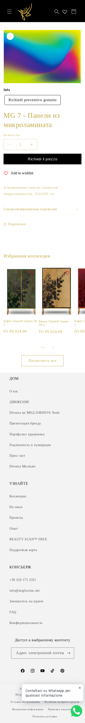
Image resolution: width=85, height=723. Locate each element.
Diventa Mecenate (22, 466)
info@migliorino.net (24, 590)
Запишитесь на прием (26, 601)
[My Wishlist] (65, 11)
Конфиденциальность (25, 623)
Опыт (13, 528)
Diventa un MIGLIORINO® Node (34, 412)
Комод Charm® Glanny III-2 (54, 323)
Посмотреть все (43, 360)
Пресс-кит (17, 455)
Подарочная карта (23, 550)
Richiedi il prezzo (42, 159)
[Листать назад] (32, 347)
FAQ (12, 612)
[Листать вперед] (53, 347)
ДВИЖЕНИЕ (19, 402)
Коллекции (17, 496)
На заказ (16, 507)
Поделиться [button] (17, 224)
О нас (13, 391)
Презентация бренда (25, 423)
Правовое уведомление (62, 709)
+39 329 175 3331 (22, 580)
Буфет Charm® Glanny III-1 (21, 323)
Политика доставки (45, 716)
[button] (9, 11)
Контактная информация (27, 709)
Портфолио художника (26, 434)
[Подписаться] (69, 653)
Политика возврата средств (61, 701)
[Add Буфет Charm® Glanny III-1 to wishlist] (32, 272)
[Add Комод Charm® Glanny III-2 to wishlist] (67, 272)
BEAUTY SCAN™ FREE (28, 539)
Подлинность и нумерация (30, 445)
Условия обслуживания (25, 701)
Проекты (16, 517)
